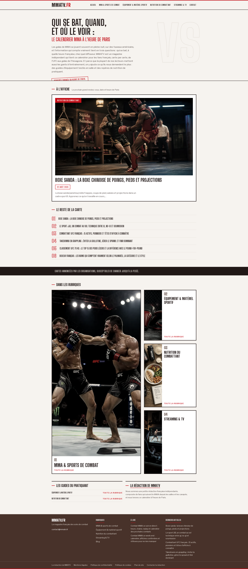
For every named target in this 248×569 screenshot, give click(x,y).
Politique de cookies (123, 565)
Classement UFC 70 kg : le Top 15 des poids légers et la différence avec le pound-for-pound (101, 248)
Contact (193, 4)
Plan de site (139, 565)
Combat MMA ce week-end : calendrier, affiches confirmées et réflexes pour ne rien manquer (145, 538)
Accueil (93, 4)
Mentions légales (81, 565)
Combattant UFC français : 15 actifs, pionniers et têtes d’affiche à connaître (94, 233)
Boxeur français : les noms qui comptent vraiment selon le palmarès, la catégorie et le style (102, 256)
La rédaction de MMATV (145, 485)
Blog (98, 541)
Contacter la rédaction (156, 565)
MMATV (61, 5)
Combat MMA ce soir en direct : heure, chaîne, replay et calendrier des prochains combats (145, 529)
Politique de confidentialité (101, 565)
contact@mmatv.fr (60, 529)
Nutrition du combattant (160, 4)
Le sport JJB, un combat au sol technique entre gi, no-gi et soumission (91, 226)
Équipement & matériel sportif (135, 4)
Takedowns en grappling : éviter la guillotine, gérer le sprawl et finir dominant (96, 241)
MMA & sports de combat (109, 4)
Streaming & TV (180, 4)
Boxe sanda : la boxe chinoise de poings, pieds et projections (85, 218)
